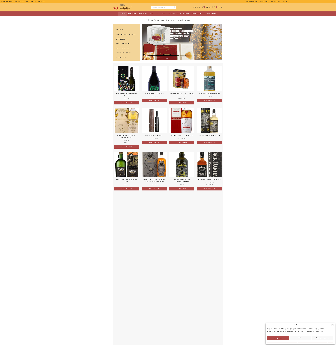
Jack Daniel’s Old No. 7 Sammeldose (209, 180)
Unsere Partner (264, 1)
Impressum (330, 342)
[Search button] (174, 7)
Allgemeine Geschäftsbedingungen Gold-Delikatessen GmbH (282, 342)
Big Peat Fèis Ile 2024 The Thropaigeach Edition (182, 181)
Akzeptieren (278, 338)
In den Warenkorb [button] (126, 102)
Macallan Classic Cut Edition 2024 (182, 135)
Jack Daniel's (209, 182)
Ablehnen (300, 338)
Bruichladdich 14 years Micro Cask (209, 93)
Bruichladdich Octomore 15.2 (154, 135)
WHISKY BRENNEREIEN (197, 13)
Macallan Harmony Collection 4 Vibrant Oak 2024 (127, 137)
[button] (332, 325)
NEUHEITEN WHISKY (183, 13)
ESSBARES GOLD (212, 13)
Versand (272, 1)
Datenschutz (284, 1)
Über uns (255, 1)
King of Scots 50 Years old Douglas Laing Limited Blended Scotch (154, 181)
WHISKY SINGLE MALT (168, 13)
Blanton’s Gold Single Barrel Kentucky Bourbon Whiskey (182, 95)
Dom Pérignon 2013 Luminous (154, 93)
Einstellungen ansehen (322, 338)
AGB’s (277, 1)
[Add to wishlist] (136, 70)
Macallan (126, 140)
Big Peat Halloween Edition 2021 (209, 135)
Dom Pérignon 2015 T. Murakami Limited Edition (126, 95)
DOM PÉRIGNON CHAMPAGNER (137, 13)
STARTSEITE (122, 13)
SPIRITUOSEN (154, 13)
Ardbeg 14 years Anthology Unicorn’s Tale (126, 181)
